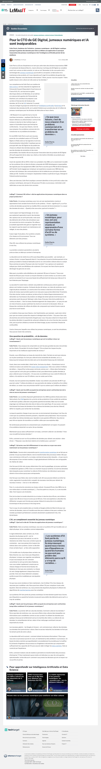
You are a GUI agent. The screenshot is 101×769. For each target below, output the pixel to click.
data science (13, 87)
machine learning (25, 590)
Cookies (3, 4)
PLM (22, 399)
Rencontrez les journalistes (29, 737)
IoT (25, 103)
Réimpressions (26, 747)
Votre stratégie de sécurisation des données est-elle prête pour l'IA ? (82, 139)
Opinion (11, 35)
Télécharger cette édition (82, 129)
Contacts (25, 740)
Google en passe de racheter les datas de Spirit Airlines (82, 89)
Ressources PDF (29, 4)
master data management (39, 367)
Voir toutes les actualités (83, 99)
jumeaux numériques (27, 73)
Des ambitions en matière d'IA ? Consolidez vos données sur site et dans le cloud (82, 151)
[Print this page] (3, 73)
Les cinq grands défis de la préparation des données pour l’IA (81, 145)
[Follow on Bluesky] (95, 5)
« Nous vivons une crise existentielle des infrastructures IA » (80, 84)
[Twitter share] (3, 65)
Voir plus (82, 156)
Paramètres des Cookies (38, 763)
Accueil (4, 24)
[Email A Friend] (3, 77)
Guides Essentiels (66, 740)
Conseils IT (64, 734)
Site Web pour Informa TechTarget (50, 731)
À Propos (25, 731)
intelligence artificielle (46, 105)
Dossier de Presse (46, 747)
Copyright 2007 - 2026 (30, 761)
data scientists (57, 646)
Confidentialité (28, 763)
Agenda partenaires (18, 4)
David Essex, (18, 59)
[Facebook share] (3, 61)
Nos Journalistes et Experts (48, 743)
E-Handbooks (65, 731)
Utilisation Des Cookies (28, 743)
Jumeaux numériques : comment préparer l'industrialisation (48, 35)
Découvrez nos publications (91, 1)
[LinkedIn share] (3, 69)
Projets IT (9, 4)
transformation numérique (47, 452)
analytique (58, 105)
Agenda (44, 740)
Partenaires (45, 734)
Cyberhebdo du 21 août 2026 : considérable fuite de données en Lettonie (82, 94)
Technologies (45, 737)
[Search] (97, 10)
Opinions (64, 737)
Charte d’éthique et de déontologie (31, 734)
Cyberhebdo (38, 4)
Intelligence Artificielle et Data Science (16, 24)
